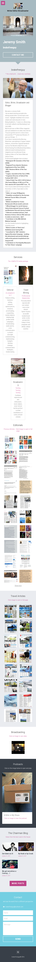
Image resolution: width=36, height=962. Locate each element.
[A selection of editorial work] (10, 457)
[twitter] (18, 952)
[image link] (18, 26)
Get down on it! (7, 854)
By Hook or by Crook (25, 854)
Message (7, 924)
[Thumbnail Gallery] (10, 442)
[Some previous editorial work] (25, 516)
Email (6, 918)
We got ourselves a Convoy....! (9, 872)
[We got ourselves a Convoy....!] (10, 864)
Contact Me (18, 55)
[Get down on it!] (10, 846)
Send (18, 939)
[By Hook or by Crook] (26, 846)
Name (6, 913)
